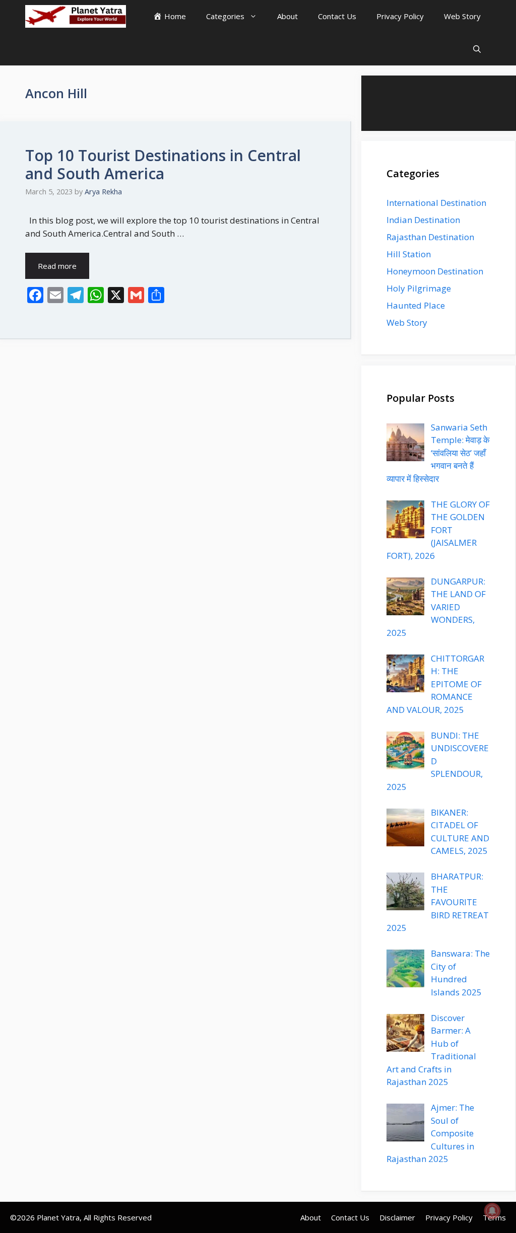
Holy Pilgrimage (418, 288)
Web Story (462, 16)
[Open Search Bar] (477, 49)
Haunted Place (415, 305)
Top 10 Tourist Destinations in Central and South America (163, 164)
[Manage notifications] (492, 1211)
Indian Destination (423, 220)
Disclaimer (397, 1217)
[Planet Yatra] (75, 16)
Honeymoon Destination (434, 271)
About (287, 16)
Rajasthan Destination (430, 237)
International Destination (436, 202)
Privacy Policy (400, 16)
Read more (57, 266)
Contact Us (337, 16)
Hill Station (408, 254)
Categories (225, 16)
